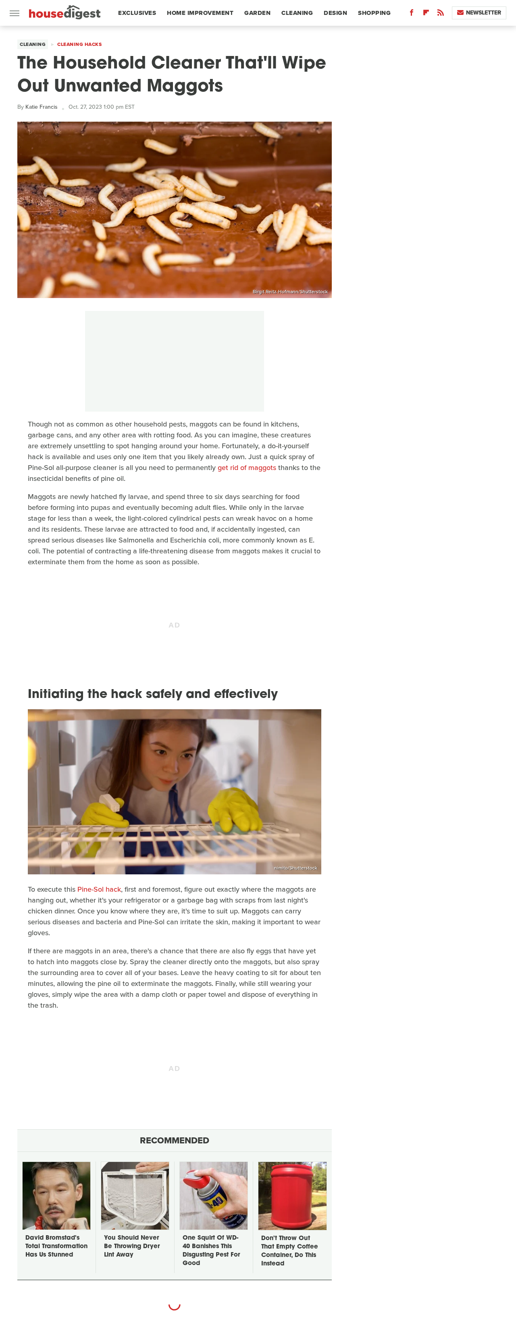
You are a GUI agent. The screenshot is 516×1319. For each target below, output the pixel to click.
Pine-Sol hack (99, 889)
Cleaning (297, 12)
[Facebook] (411, 14)
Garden (257, 12)
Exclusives (137, 12)
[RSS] (440, 14)
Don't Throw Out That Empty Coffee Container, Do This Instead (289, 1251)
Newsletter (483, 12)
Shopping (374, 12)
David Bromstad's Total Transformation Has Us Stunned (56, 1246)
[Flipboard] (426, 14)
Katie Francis (41, 107)
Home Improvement (200, 12)
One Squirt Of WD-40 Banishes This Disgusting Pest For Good (211, 1251)
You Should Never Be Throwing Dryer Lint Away (132, 1246)
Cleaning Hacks (79, 44)
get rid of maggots (247, 467)
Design (335, 12)
